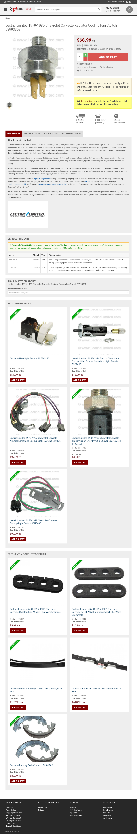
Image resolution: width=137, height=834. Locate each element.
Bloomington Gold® (18, 184)
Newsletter (107, 815)
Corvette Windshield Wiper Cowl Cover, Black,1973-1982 (36, 690)
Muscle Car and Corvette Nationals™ (53, 184)
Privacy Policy (11, 823)
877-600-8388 (11, 2)
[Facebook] (127, 2)
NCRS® (87, 181)
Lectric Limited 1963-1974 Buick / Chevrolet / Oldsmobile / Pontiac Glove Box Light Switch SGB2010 (95, 361)
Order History (108, 810)
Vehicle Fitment (32, 133)
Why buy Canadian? (13, 818)
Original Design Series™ (42, 179)
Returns (41, 810)
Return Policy (11, 810)
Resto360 (9, 807)
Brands (73, 807)
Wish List (106, 813)
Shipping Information (14, 813)
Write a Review (106, 67)
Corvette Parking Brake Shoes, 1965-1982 (31, 765)
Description (13, 133)
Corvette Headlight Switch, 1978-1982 (29, 358)
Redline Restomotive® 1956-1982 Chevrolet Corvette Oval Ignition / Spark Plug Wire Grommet (35, 610)
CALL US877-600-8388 (119, 121)
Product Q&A (51, 133)
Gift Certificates (76, 810)
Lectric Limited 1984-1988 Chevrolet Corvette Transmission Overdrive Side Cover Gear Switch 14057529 (96, 440)
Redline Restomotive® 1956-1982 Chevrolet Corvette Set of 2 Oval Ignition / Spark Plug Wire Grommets (96, 611)
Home (7, 18)
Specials (73, 813)
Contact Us (23, 2)
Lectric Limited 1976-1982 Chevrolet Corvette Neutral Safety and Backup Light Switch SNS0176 (35, 439)
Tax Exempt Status (13, 815)
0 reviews (93, 67)
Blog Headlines (76, 815)
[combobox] (69, 292)
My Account (107, 807)
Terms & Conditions (13, 826)
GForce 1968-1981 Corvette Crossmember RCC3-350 (97, 690)
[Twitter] (130, 2)
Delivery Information (13, 821)
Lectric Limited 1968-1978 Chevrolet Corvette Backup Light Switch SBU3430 (33, 522)
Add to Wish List (86, 70)
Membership (107, 818)
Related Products (71, 133)
